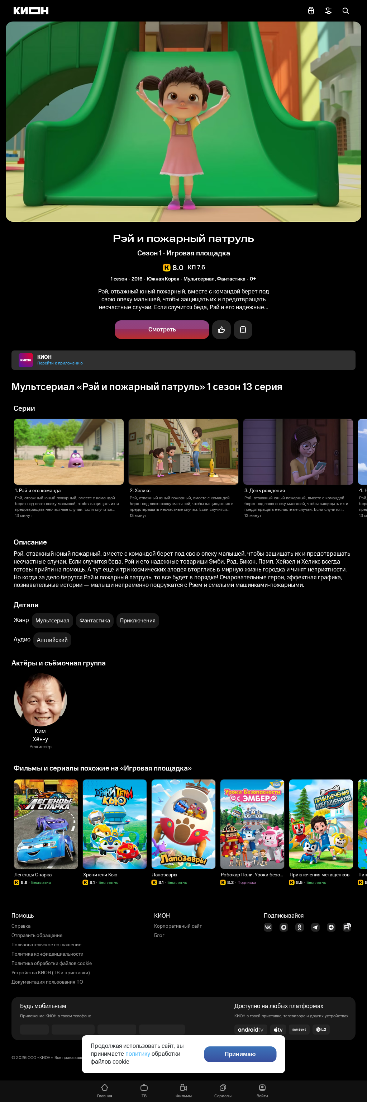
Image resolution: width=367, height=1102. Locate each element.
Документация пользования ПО (47, 982)
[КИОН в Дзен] (333, 927)
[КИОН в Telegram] (317, 927)
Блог (159, 935)
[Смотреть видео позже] (243, 329)
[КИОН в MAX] (286, 927)
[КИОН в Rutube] (349, 927)
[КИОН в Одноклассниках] (301, 927)
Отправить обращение (36, 935)
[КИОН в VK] (270, 927)
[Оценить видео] (221, 329)
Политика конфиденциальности (47, 954)
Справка (20, 926)
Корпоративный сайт (178, 926)
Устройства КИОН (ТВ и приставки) (50, 973)
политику (137, 1054)
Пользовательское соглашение (46, 945)
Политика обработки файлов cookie (51, 963)
